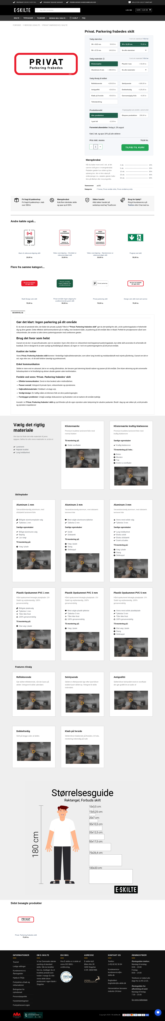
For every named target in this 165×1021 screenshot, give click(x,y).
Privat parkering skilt (100, 299)
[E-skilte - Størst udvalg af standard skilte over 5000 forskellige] (22, 10)
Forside (17, 25)
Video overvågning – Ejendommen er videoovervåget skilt (100, 254)
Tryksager (28, 18)
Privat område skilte (109, 189)
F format (99, 189)
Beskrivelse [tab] (17, 313)
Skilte (16, 18)
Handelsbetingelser (21, 1001)
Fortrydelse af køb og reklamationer (21, 983)
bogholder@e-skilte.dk (117, 983)
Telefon (131, 205)
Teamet (16, 962)
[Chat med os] (158, 1012)
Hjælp (75, 18)
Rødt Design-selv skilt (29, 299)
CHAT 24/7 (148, 2)
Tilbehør (41, 18)
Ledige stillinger (19, 966)
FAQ (83, 18)
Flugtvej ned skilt (136, 253)
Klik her (145, 39)
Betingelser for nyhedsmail (18, 990)
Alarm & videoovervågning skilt (29, 253)
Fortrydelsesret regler (21, 1005)
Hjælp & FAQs (18, 978)
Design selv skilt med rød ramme (135, 299)
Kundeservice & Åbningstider (19, 972)
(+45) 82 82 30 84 (115, 964)
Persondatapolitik (20, 996)
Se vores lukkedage (139, 1000)
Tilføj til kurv (135, 147)
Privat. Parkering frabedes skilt (26, 935)
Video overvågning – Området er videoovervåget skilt (64, 254)
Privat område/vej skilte (55, 25)
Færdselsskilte (31, 25)
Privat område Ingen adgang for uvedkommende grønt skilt (64, 300)
